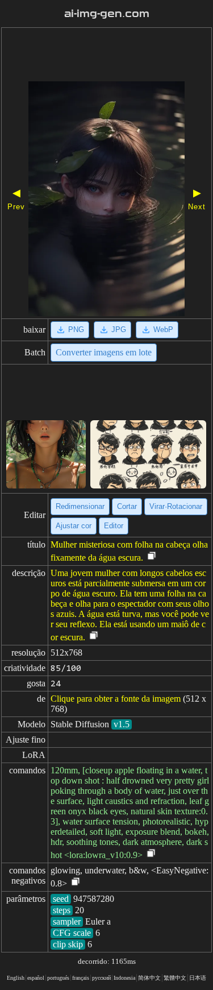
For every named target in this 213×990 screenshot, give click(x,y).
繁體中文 (175, 978)
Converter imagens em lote (104, 352)
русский (101, 978)
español (35, 978)
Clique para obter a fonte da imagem (116, 698)
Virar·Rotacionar (175, 506)
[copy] (151, 556)
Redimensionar (80, 506)
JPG (118, 329)
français (80, 978)
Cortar (127, 506)
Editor (113, 525)
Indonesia (124, 978)
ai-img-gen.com (106, 13)
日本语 (197, 978)
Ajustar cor (73, 525)
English (15, 978)
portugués (58, 978)
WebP (163, 329)
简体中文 (149, 978)
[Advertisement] (106, 55)
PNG (76, 329)
